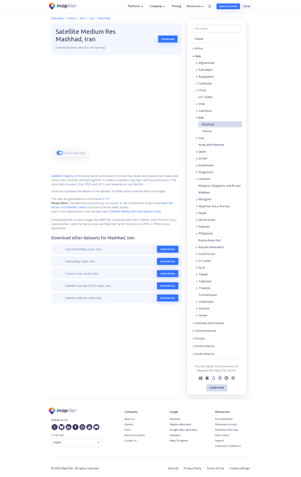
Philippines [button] (206, 233)
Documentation (224, 419)
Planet (71, 18)
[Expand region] (193, 48)
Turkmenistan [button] (207, 295)
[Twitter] (54, 426)
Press (127, 429)
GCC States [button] (205, 97)
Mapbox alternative (180, 424)
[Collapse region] (193, 56)
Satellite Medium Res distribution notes (135, 211)
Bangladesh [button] (206, 77)
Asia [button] (198, 56)
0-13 (105, 199)
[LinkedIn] (67, 426)
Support (219, 440)
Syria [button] (202, 267)
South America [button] (204, 354)
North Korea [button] (207, 220)
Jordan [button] (203, 158)
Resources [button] (194, 6)
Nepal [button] (202, 213)
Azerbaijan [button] (206, 70)
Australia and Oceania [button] (209, 323)
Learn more (217, 387)
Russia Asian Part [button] (209, 240)
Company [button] (156, 6)
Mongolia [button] (205, 199)
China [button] (202, 90)
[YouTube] (88, 426)
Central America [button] (205, 331)
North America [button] (204, 346)
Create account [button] (228, 6)
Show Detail (167, 249)
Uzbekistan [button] (206, 302)
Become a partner (134, 435)
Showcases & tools (226, 424)
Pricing (176, 6)
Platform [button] (134, 6)
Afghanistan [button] (207, 63)
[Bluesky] (61, 426)
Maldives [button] (204, 192)
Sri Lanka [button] (205, 261)
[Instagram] (81, 426)
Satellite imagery (62, 176)
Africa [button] (199, 48)
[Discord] (95, 426)
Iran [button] (201, 117)
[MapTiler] (63, 6)
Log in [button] (246, 6)
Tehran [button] (207, 131)
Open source (222, 435)
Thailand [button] (204, 288)
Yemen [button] (203, 315)
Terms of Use (215, 468)
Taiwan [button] (203, 274)
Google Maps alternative (183, 429)
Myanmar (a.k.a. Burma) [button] (214, 206)
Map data (57, 18)
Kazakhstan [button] (206, 165)
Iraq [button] (201, 138)
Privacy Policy (192, 468)
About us (129, 419)
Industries (175, 419)
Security (173, 468)
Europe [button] (200, 338)
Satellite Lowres (76, 207)
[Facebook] (74, 426)
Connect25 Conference (228, 446)
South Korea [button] (207, 254)
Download (167, 39)
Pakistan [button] (204, 226)
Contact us (130, 440)
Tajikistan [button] (205, 281)
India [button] (202, 104)
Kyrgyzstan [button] (206, 172)
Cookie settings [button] (239, 468)
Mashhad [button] (208, 124)
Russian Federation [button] (211, 247)
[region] (116, 110)
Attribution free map (226, 429)
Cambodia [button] (205, 83)
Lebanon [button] (204, 179)
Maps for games (179, 440)
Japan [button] (202, 151)
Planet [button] (199, 39)
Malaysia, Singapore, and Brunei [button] (219, 186)
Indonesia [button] (205, 111)
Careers (128, 424)
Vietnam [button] (204, 308)
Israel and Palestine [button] (211, 145)
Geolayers (175, 435)
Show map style (74, 153)
